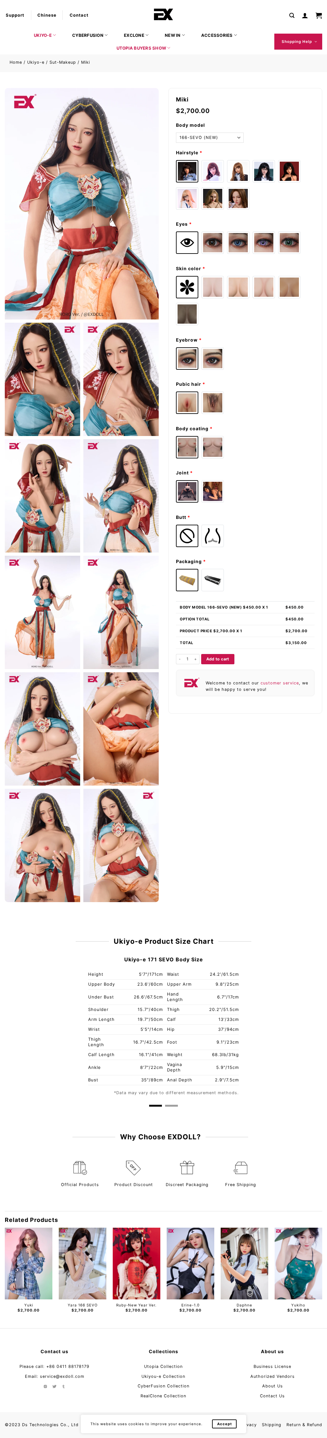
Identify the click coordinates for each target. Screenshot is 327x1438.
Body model (190, 125)
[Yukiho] (190, 1263)
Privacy (248, 1424)
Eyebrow (189, 340)
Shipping (271, 1424)
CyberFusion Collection (163, 1386)
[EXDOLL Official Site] (163, 14)
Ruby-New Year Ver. (29, 1305)
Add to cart (217, 659)
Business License (272, 1366)
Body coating (194, 428)
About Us (272, 1386)
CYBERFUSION (87, 35)
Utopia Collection (163, 1366)
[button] (292, 15)
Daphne (136, 1305)
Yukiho (191, 1305)
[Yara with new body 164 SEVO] (298, 1263)
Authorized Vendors (272, 1376)
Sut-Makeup (62, 62)
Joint (184, 472)
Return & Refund (304, 1424)
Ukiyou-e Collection (163, 1376)
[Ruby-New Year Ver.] (28, 1263)
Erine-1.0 (82, 1305)
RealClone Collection (163, 1396)
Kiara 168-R (244, 1305)
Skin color (190, 268)
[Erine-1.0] (82, 1263)
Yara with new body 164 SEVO (298, 1307)
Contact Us (272, 1396)
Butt (183, 517)
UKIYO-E (43, 35)
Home (16, 62)
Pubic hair (190, 384)
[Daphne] (136, 1263)
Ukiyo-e (35, 62)
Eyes (184, 224)
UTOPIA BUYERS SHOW (141, 48)
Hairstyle (189, 152)
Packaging (191, 561)
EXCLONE (134, 35)
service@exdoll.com (62, 1376)
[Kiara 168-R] (244, 1263)
